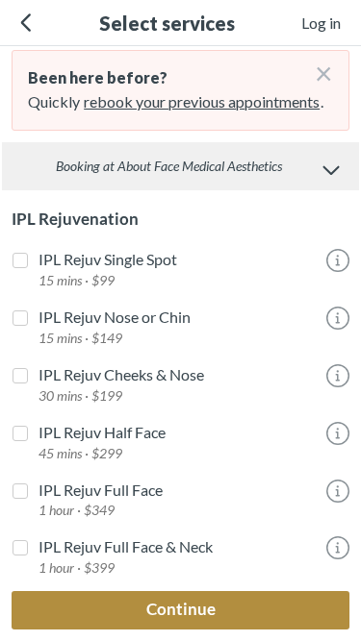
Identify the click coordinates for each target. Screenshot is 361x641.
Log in (321, 22)
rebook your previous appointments (202, 101)
